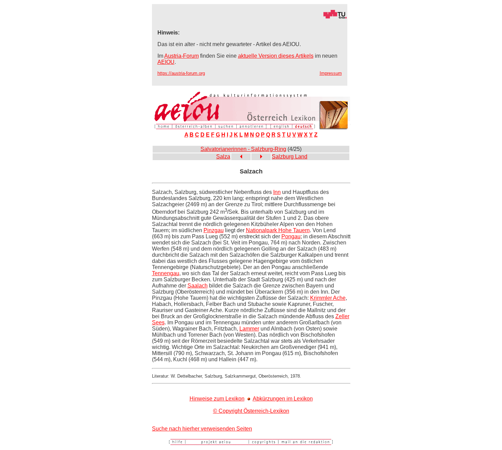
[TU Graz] (249, 17)
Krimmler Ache (328, 298)
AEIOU (166, 62)
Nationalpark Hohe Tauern (278, 230)
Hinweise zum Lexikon (217, 399)
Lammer (249, 329)
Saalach (197, 286)
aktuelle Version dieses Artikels (275, 56)
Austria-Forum (181, 56)
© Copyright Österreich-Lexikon (251, 411)
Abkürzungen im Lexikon (283, 399)
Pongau (291, 236)
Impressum (331, 73)
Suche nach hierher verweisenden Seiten (202, 429)
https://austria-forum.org (181, 73)
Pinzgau (214, 230)
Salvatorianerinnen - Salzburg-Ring (243, 149)
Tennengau (165, 273)
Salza (223, 156)
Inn (277, 192)
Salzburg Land (289, 156)
